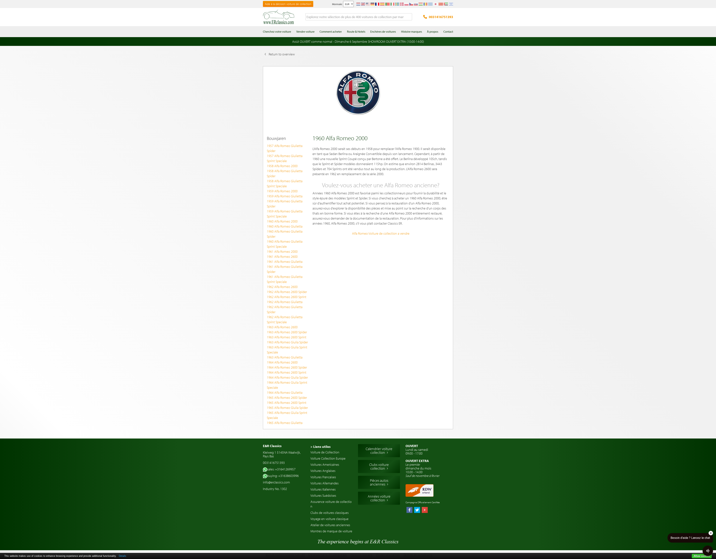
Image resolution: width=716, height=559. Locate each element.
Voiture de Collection (324, 452)
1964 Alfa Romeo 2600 (282, 362)
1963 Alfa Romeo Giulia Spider (287, 342)
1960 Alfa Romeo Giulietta (284, 226)
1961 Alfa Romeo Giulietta (284, 261)
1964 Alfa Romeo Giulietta (284, 392)
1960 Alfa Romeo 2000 (282, 221)
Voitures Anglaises (322, 471)
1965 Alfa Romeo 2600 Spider (287, 397)
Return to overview (282, 54)
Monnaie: (337, 4)
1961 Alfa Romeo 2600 (282, 256)
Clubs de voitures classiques (329, 513)
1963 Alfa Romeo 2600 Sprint (286, 337)
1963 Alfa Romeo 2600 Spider (287, 332)
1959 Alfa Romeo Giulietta (284, 196)
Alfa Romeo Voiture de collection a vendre (380, 233)
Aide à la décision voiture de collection (288, 4)
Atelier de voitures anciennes (330, 525)
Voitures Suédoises (323, 495)
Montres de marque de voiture (331, 531)
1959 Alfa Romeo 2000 (282, 191)
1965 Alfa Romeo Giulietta (284, 423)
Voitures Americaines (324, 464)
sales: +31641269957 (281, 469)
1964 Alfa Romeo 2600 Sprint (286, 372)
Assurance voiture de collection (331, 504)
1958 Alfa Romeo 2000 (282, 166)
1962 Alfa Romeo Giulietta (284, 302)
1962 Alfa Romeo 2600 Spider (287, 292)
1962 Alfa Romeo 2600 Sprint (286, 297)
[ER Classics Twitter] (417, 510)
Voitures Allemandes (324, 483)
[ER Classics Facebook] (409, 510)
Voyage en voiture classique (329, 519)
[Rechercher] (409, 17)
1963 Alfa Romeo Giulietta (284, 357)
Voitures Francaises (323, 477)
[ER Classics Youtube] (425, 510)
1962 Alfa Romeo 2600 (282, 287)
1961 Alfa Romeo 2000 (282, 251)
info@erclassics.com (276, 482)
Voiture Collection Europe (328, 458)
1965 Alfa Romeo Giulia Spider (287, 407)
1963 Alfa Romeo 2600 (282, 327)
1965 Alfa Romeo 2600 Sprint (286, 402)
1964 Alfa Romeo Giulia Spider (287, 377)
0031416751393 (441, 17)
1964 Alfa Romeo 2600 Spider (287, 367)
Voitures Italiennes (323, 489)
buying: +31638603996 (283, 476)
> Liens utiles (320, 446)
